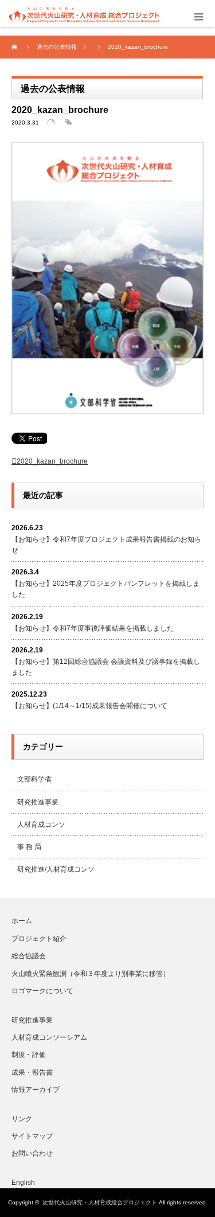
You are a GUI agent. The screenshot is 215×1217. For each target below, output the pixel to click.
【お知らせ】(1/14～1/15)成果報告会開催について (89, 706)
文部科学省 (34, 779)
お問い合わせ (32, 1153)
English (23, 1183)
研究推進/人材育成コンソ (56, 869)
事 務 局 (29, 847)
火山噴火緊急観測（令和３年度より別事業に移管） (90, 974)
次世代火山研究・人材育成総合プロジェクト (99, 1202)
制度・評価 (28, 1055)
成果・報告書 (32, 1072)
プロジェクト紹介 (39, 939)
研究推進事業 (37, 802)
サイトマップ (32, 1136)
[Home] (15, 47)
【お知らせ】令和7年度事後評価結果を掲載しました (92, 628)
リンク (21, 1119)
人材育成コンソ (41, 825)
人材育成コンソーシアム (49, 1037)
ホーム (21, 921)
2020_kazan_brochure (52, 461)
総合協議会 (28, 956)
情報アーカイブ (35, 1090)
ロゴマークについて (42, 991)
